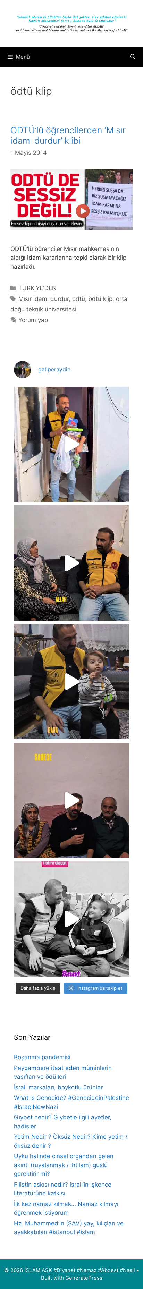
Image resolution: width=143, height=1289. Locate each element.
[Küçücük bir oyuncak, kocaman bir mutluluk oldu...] (71, 681)
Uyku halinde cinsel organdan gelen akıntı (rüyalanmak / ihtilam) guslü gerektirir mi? (63, 1165)
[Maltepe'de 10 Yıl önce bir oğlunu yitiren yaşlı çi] (71, 800)
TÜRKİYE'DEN (37, 288)
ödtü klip (100, 298)
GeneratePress (83, 1277)
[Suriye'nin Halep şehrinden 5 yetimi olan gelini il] (71, 563)
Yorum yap (33, 320)
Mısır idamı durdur (43, 298)
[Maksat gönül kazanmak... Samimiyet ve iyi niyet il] (71, 919)
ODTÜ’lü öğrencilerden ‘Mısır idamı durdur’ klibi (68, 135)
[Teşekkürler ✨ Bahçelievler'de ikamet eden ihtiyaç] (71, 444)
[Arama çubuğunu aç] (133, 57)
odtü (78, 298)
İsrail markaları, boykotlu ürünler (58, 1087)
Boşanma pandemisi (42, 1057)
